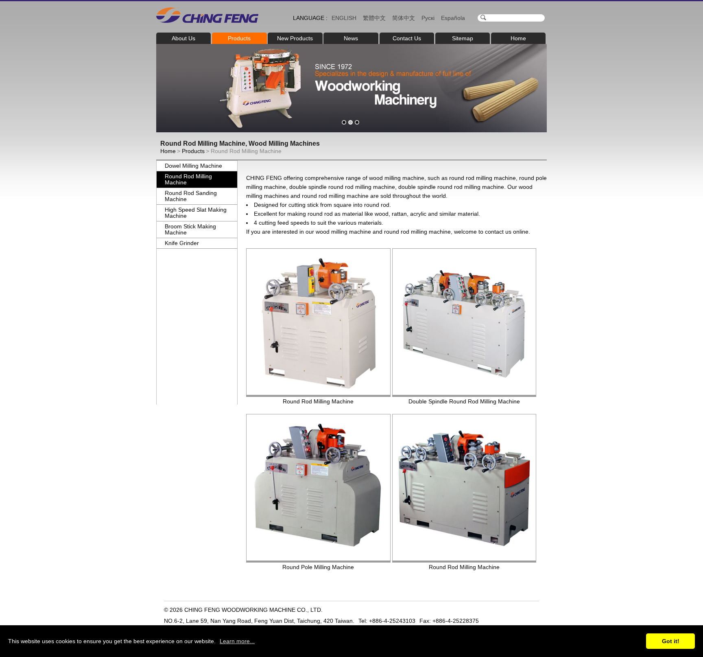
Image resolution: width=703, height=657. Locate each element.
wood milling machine (396, 178)
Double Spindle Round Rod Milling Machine (464, 401)
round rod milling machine (482, 178)
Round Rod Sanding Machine (191, 196)
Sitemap (462, 38)
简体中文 (403, 18)
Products (239, 38)
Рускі (427, 18)
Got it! (670, 641)
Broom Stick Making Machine (190, 229)
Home (518, 38)
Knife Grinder (182, 243)
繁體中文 (374, 18)
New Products (295, 38)
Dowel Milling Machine (193, 165)
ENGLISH (344, 18)
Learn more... (237, 641)
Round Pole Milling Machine (318, 567)
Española (453, 18)
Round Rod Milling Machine (188, 179)
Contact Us (407, 38)
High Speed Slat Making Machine (196, 212)
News (351, 38)
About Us (183, 38)
